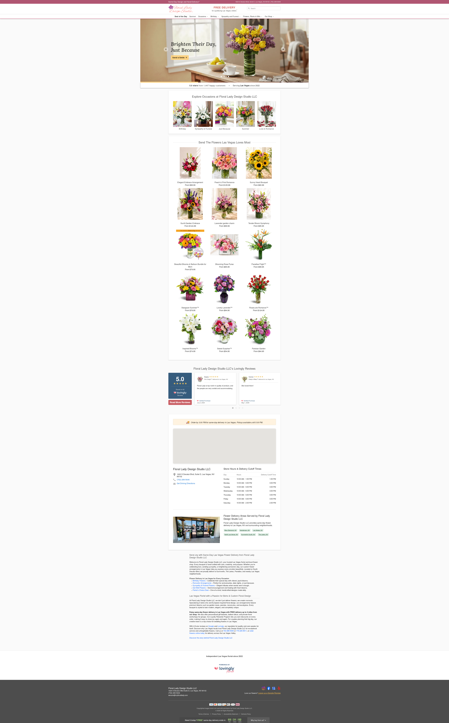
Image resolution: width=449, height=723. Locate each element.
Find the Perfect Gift (182, 57)
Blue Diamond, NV (230, 530)
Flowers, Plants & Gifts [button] (252, 16)
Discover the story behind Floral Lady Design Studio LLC (210, 637)
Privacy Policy (216, 714)
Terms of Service (203, 714)
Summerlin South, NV (248, 534)
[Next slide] (283, 49)
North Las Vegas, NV (231, 534)
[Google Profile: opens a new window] (273, 688)
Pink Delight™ (208, 379)
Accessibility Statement (231, 714)
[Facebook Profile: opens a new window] (268, 688)
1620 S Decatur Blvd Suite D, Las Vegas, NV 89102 (187, 690)
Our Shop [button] (269, 16)
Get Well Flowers (199, 587)
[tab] (224, 76)
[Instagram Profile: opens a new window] (263, 688)
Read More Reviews (180, 402)
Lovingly (221, 626)
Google (211, 626)
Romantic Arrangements (202, 583)
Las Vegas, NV (258, 530)
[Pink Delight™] (200, 379)
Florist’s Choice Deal (200, 590)
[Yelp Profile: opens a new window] (279, 688)
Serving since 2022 (246, 85)
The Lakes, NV (263, 534)
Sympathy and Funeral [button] (230, 16)
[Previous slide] (166, 49)
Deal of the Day (181, 16)
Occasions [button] (202, 16)
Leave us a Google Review (269, 693)
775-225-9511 (241, 630)
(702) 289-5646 (183, 479)
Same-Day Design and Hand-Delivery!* (184, 1)
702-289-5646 (228, 630)
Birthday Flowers (199, 580)
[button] (233, 408)
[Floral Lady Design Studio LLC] (185, 9)
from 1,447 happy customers (207, 85)
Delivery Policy (246, 714)
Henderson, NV (245, 530)
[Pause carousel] (221, 76)
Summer (192, 16)
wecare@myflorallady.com (178, 695)
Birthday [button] (214, 16)
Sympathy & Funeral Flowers (204, 585)
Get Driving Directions (186, 483)
